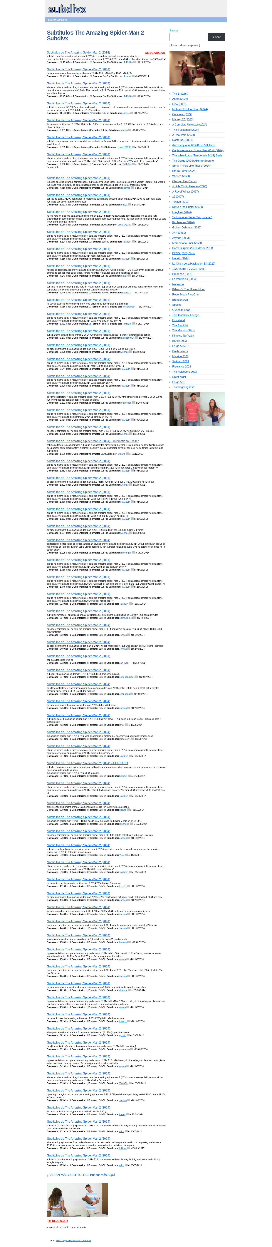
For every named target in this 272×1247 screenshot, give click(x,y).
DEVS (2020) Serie (183, 253)
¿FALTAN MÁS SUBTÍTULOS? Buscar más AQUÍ (81, 1175)
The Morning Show (183, 330)
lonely (122, 1114)
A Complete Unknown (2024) (189, 124)
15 (89, 323)
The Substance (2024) (185, 129)
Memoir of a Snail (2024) (187, 243)
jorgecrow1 (125, 739)
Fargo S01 (178, 382)
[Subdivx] (67, 13)
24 (91, 76)
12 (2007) (178, 196)
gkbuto (122, 810)
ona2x (124, 204)
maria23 (126, 292)
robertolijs (124, 824)
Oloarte (121, 454)
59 (91, 62)
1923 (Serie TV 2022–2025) (188, 268)
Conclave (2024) (182, 114)
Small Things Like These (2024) (191, 165)
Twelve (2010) (180, 201)
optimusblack (126, 618)
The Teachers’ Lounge (185, 315)
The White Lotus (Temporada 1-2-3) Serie (197, 155)
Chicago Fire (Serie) (184, 181)
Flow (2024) (179, 104)
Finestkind (178, 320)
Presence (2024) (182, 273)
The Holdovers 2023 (184, 371)
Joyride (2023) (181, 237)
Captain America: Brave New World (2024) (198, 150)
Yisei (121, 855)
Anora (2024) (180, 98)
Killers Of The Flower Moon (188, 289)
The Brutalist (179, 93)
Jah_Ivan (124, 663)
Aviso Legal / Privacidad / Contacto (73, 1240)
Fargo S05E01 (181, 345)
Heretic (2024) (180, 258)
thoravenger (128, 306)
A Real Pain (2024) (183, 134)
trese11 (123, 886)
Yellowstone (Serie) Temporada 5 (192, 217)
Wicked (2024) (181, 176)
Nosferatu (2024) (182, 139)
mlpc (121, 1131)
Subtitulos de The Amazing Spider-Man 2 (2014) (78, 52)
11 (89, 241)
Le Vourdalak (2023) (184, 278)
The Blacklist (180, 325)
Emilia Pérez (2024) (184, 170)
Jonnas (127, 76)
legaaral (123, 942)
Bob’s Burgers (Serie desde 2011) (192, 248)
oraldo (124, 276)
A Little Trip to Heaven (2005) (189, 186)
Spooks (177, 304)
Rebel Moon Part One (185, 294)
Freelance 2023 (181, 366)
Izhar (121, 725)
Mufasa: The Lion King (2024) (190, 109)
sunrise (126, 113)
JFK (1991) (179, 232)
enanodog (126, 403)
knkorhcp (125, 188)
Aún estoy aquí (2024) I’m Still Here (193, 145)
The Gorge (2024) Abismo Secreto (193, 160)
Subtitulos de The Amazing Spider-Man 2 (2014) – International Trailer (93, 441)
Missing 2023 (180, 356)
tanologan (126, 552)
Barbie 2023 (179, 340)
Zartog (124, 130)
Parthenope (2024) (183, 222)
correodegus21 (127, 677)
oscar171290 (124, 147)
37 (91, 96)
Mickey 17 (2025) (182, 119)
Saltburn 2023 (180, 361)
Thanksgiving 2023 (183, 387)
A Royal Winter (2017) (185, 191)
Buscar (173, 30)
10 (89, 306)
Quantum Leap (181, 309)
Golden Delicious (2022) (186, 227)
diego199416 (128, 338)
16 (89, 164)
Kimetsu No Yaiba (183, 335)
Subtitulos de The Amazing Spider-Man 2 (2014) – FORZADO (87, 763)
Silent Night (179, 376)
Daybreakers (180, 351)
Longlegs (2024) (182, 212)
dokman (123, 990)
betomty (123, 776)
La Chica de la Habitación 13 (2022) (193, 263)
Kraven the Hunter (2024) (187, 206)
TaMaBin (128, 62)
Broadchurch (180, 299)
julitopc (123, 1148)
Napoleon (178, 284)
